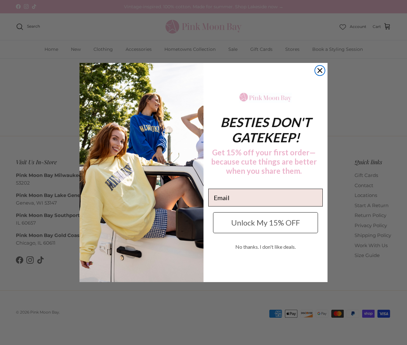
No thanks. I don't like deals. (265, 247)
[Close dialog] (320, 70)
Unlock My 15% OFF (265, 222)
